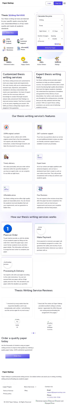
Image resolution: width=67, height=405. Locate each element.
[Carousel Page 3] (35, 333)
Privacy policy (7, 394)
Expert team (41, 163)
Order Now (10, 33)
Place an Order (10, 235)
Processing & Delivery (13, 271)
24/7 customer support (45, 134)
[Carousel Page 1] (31, 333)
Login (49, 3)
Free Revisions (42, 195)
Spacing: (53, 36)
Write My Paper (50, 48)
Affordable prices (9, 195)
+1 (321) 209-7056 (53, 397)
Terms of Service (8, 391)
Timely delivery (9, 163)
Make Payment (44, 237)
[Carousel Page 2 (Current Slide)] (33, 333)
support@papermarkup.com (56, 392)
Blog (26, 390)
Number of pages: (43, 36)
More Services (29, 387)
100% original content (11, 134)
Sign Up (58, 3)
